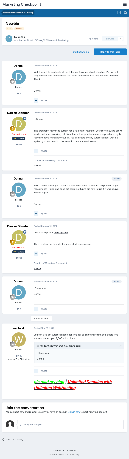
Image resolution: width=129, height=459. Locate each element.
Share (94, 38)
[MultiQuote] (36, 100)
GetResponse (61, 232)
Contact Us (58, 450)
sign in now (74, 412)
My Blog (38, 165)
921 (20, 144)
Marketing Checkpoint (21, 4)
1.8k (20, 356)
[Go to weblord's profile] (19, 339)
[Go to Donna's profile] (9, 38)
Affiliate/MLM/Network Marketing (52, 40)
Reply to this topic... (32, 424)
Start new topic (81, 52)
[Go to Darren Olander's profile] (19, 124)
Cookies (71, 450)
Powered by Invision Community (64, 454)
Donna (21, 37)
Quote (44, 100)
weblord (18, 328)
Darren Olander (18, 112)
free (75, 334)
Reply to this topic (110, 52)
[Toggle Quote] (38, 346)
